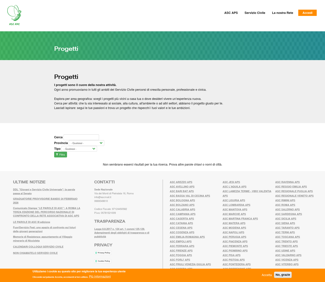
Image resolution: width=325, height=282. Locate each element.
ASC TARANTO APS (287, 228)
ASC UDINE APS (285, 250)
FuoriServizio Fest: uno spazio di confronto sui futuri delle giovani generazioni (44, 229)
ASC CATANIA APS (181, 223)
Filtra (62, 154)
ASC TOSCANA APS (287, 237)
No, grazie (283, 274)
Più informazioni (100, 276)
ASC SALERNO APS (287, 209)
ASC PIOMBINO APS (235, 250)
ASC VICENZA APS (286, 260)
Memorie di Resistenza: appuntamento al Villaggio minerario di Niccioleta (42, 238)
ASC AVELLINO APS (182, 186)
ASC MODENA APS (234, 228)
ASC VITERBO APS (287, 264)
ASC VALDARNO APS (288, 255)
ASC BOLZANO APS (182, 205)
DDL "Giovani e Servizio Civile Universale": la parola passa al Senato (44, 191)
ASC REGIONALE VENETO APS (294, 196)
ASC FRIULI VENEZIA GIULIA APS (190, 264)
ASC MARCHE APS (234, 214)
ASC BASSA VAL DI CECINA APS (190, 196)
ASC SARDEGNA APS (288, 214)
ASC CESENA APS (181, 228)
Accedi (307, 12)
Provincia (61, 143)
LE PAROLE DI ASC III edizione (31, 222)
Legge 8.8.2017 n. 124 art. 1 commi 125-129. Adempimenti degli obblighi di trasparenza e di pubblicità (121, 232)
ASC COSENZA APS (182, 232)
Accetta (267, 275)
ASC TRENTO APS (286, 241)
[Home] (15, 15)
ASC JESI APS (231, 182)
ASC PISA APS (232, 255)
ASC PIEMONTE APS (235, 246)
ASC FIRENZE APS (181, 250)
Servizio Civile (255, 12)
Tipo (57, 148)
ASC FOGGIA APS (181, 255)
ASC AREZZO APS (181, 182)
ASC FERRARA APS (182, 246)
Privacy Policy (104, 253)
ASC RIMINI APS (285, 200)
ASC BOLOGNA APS (182, 200)
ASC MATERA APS (234, 223)
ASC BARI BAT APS (182, 191)
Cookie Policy (104, 261)
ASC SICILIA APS (285, 218)
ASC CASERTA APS (182, 218)
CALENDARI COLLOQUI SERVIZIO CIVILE (38, 246)
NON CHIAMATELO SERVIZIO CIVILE (35, 253)
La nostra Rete (282, 12)
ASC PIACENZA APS (235, 241)
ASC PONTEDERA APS (237, 264)
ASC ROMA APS (285, 205)
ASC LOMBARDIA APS (236, 205)
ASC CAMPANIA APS (183, 214)
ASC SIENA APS (285, 223)
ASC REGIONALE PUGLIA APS (294, 191)
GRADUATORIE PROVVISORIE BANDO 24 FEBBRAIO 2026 (45, 200)
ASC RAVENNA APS (287, 182)
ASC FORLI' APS (180, 260)
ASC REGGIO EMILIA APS (291, 186)
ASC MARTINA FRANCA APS (240, 218)
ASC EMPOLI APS (181, 241)
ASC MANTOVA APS (235, 209)
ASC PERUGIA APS (234, 237)
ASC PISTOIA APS (234, 260)
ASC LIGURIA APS (234, 200)
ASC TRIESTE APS (286, 246)
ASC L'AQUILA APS (234, 186)
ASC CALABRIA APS (182, 209)
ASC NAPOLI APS (233, 232)
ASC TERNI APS (285, 232)
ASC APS (231, 12)
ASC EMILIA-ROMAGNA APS (187, 237)
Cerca (58, 137)
